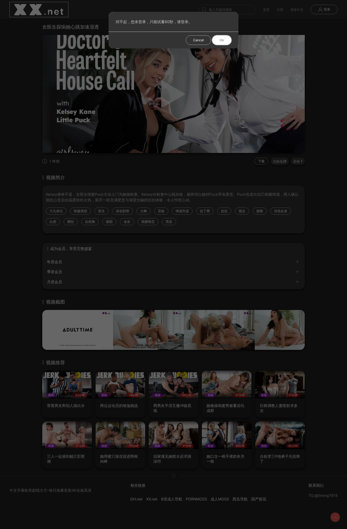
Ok (222, 40)
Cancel (198, 40)
